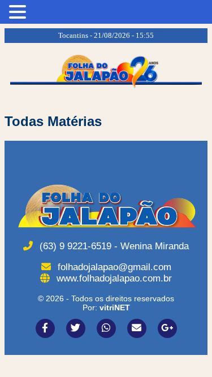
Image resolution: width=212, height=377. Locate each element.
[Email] (136, 328)
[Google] (167, 328)
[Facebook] (45, 328)
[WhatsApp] (106, 328)
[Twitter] (75, 328)
